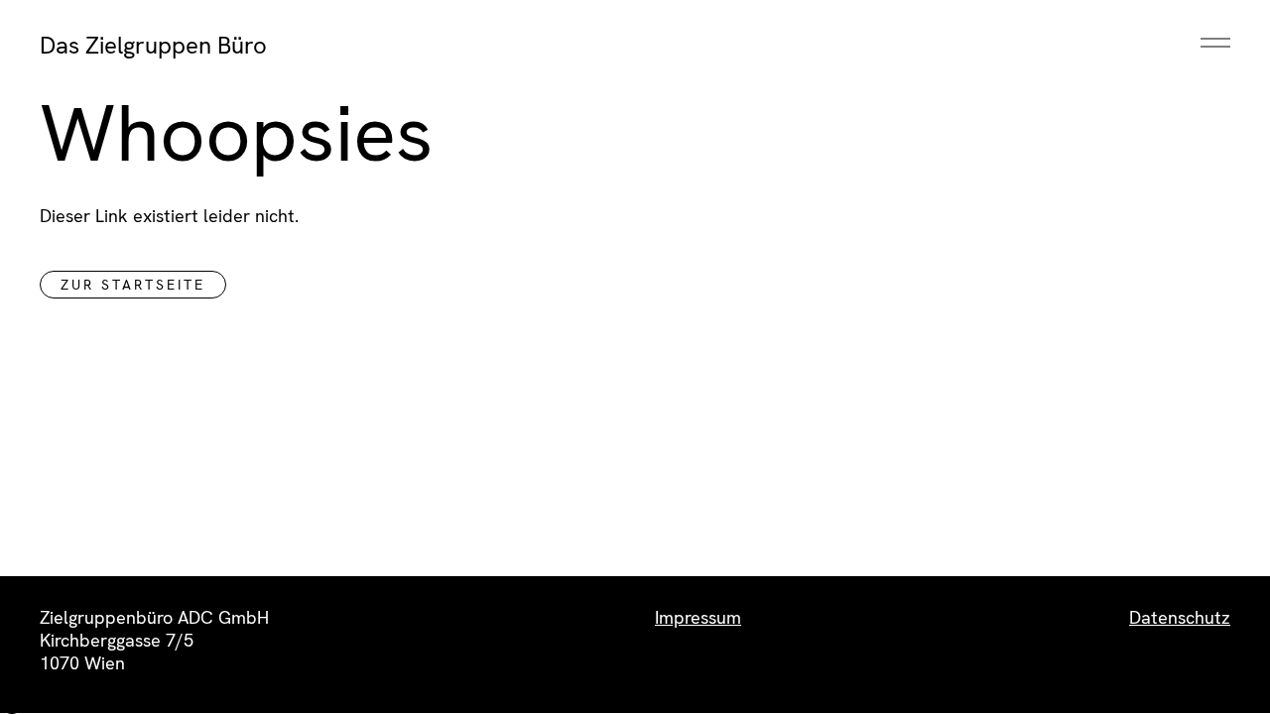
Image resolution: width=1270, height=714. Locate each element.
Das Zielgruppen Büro (153, 45)
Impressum (698, 617)
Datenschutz (1179, 617)
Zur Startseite (133, 285)
